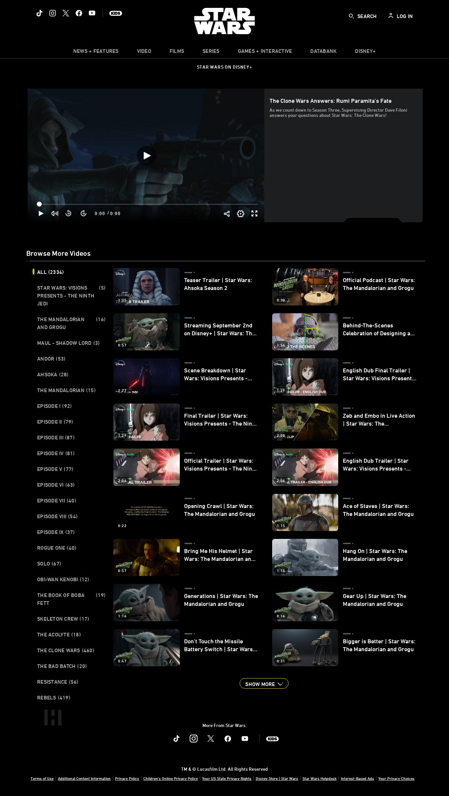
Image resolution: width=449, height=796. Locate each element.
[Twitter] (65, 13)
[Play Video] (146, 155)
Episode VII (56, 500)
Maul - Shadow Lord (68, 343)
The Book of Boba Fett (71, 599)
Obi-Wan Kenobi (63, 579)
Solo (49, 563)
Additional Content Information (84, 778)
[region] (147, 155)
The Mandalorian (66, 390)
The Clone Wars (65, 650)
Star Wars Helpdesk (319, 778)
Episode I (54, 406)
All (50, 272)
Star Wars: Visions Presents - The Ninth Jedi (71, 295)
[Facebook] (79, 13)
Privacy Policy (127, 778)
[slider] (148, 204)
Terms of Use (42, 778)
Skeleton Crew (63, 619)
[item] (96, 52)
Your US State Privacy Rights (226, 778)
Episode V (55, 469)
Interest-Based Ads (357, 778)
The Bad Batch (62, 666)
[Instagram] (52, 13)
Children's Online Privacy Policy (170, 778)
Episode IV (56, 453)
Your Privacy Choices (396, 778)
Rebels (53, 697)
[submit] (351, 16)
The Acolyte (59, 634)
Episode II (55, 422)
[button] (68, 213)
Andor (51, 359)
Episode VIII (57, 516)
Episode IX (56, 532)
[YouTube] (92, 13)
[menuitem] (144, 52)
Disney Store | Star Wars (277, 778)
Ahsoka (53, 374)
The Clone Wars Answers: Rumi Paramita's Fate (330, 100)
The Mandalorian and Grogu (71, 323)
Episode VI (56, 485)
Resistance (58, 682)
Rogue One (56, 548)
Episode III (56, 437)
